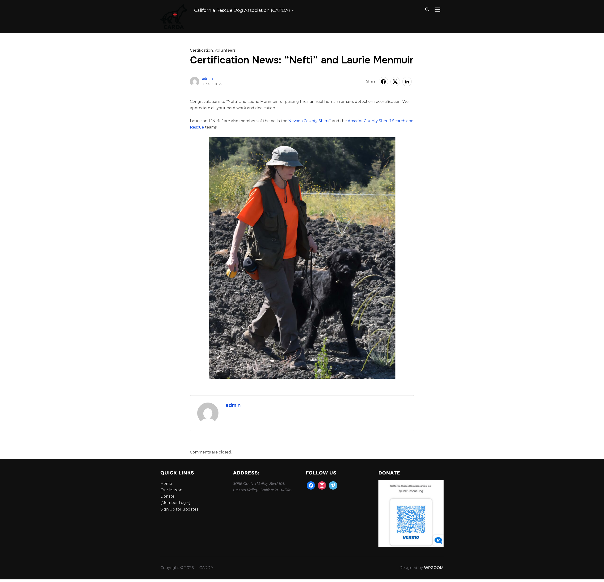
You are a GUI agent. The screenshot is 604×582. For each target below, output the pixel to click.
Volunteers (224, 50)
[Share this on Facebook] (383, 81)
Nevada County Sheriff (309, 121)
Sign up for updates (179, 509)
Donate (167, 496)
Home (166, 483)
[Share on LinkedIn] (407, 81)
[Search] (427, 9)
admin (207, 78)
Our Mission (171, 490)
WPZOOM (434, 567)
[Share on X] (395, 81)
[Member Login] (175, 502)
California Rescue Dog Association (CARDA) (242, 10)
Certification (201, 50)
